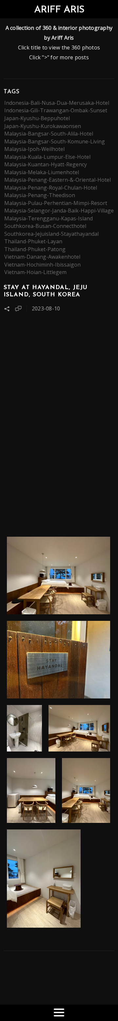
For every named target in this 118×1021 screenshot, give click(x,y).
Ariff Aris (59, 10)
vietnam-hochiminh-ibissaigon (42, 264)
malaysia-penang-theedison (39, 195)
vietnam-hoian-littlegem (35, 272)
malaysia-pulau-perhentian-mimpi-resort (55, 203)
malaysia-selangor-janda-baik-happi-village (59, 210)
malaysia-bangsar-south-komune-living (54, 141)
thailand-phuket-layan (33, 241)
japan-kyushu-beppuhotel (37, 118)
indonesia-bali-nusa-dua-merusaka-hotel (56, 102)
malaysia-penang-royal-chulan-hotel (50, 187)
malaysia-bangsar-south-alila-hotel (48, 133)
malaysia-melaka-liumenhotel (41, 172)
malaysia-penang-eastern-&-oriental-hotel (57, 179)
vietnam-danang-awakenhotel (42, 256)
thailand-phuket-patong (35, 249)
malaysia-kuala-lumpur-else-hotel (47, 156)
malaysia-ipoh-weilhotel (34, 149)
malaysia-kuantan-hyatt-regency (45, 164)
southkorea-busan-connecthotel (45, 226)
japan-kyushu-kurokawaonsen (42, 126)
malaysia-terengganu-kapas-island (48, 218)
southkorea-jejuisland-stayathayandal (51, 233)
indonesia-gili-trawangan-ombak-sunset (55, 110)
